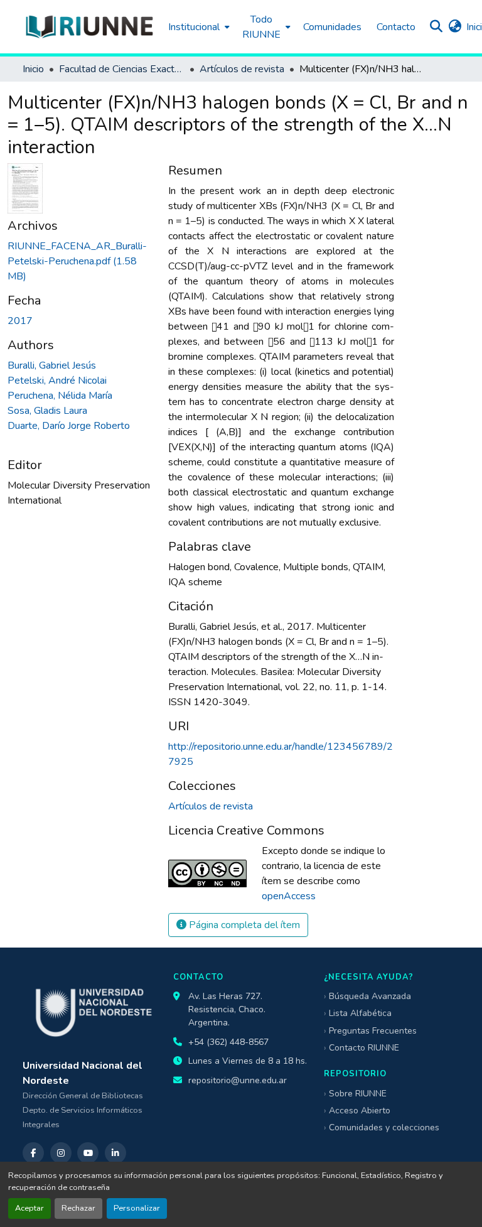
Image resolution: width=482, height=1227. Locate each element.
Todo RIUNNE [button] (261, 27)
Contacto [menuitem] (396, 27)
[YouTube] (88, 1153)
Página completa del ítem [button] (243, 925)
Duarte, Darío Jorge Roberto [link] (69, 426)
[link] (80, 261)
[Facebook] (33, 1153)
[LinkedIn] (115, 1153)
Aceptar (29, 1208)
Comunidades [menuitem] (332, 27)
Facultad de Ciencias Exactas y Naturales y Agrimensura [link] (122, 69)
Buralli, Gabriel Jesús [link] (52, 365)
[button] (89, 27)
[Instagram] (61, 1153)
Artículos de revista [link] (242, 69)
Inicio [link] (33, 69)
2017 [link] (20, 321)
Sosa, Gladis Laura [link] (47, 411)
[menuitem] (198, 26)
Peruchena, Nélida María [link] (60, 396)
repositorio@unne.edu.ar (237, 1080)
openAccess (289, 896)
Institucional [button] (194, 27)
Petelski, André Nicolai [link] (57, 380)
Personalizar (137, 1208)
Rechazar (78, 1208)
